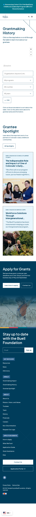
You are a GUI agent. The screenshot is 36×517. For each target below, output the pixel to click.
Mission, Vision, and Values (11, 402)
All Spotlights (9, 146)
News (4, 367)
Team (4, 410)
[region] (18, 57)
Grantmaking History (10, 385)
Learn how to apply (11, 285)
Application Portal (17, 469)
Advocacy (6, 371)
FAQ (4, 455)
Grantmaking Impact (10, 381)
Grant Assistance (8, 451)
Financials (6, 418)
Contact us (27, 285)
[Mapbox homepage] (7, 66)
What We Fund (7, 443)
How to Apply (7, 439)
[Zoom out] (31, 52)
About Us (6, 398)
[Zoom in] (31, 49)
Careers (5, 422)
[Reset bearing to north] (31, 54)
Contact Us (18, 462)
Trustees (6, 406)
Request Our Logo (9, 429)
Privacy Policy (7, 485)
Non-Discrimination (9, 426)
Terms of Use (16, 485)
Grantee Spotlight (9, 388)
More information (18, 9)
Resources (6, 363)
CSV (8, 100)
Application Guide (9, 447)
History (5, 414)
